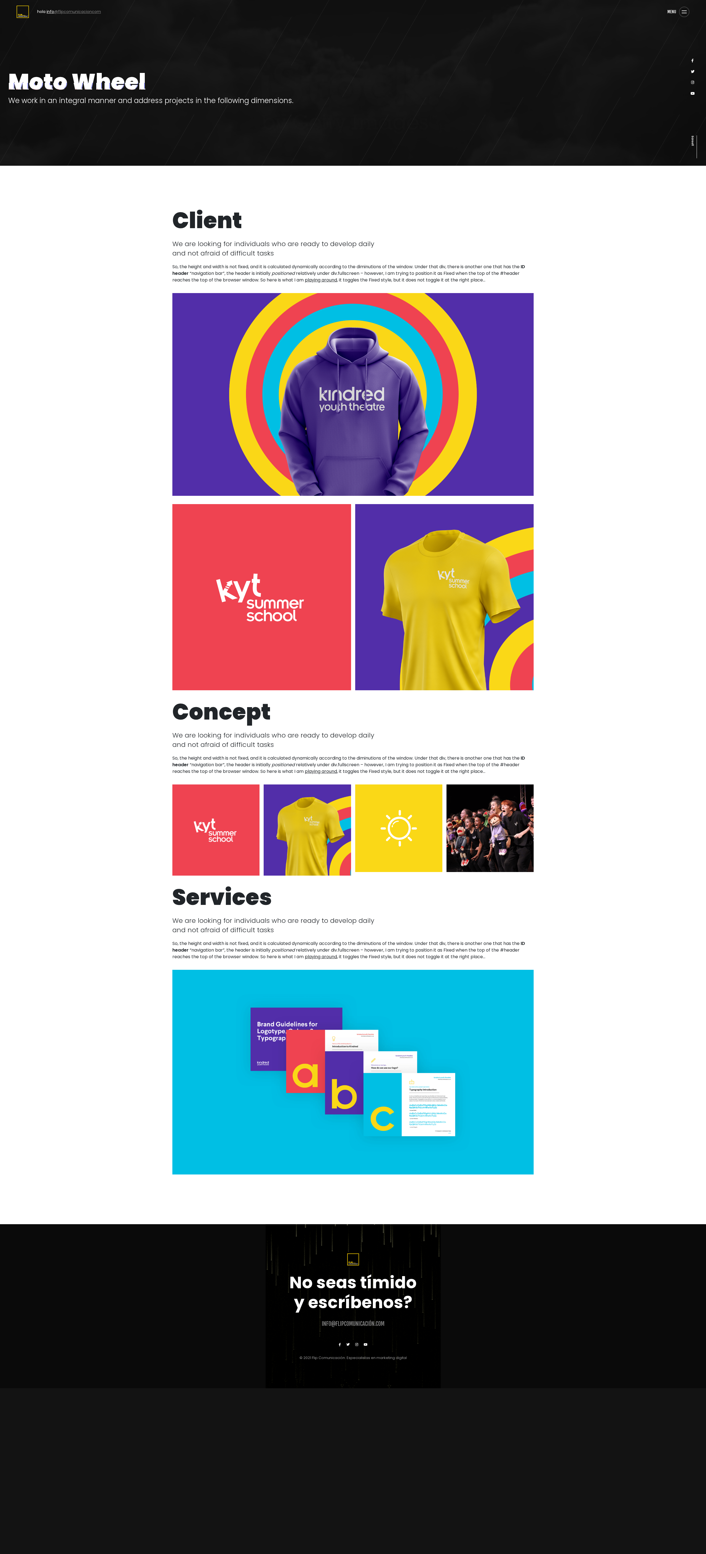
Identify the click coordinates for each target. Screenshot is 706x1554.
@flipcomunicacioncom (65, 11)
